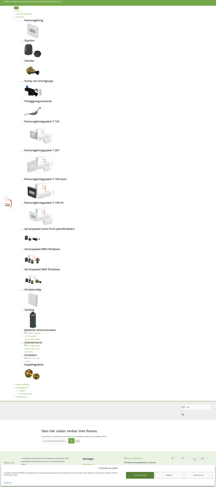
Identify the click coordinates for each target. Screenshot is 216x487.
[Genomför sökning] (71, 441)
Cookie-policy (7, 482)
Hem (18, 11)
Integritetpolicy (88, 465)
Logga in (22, 391)
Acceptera (140, 475)
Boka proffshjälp (22, 385)
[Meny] (16, 7)
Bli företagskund (25, 394)
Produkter (20, 17)
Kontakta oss (21, 397)
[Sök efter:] (58, 441)
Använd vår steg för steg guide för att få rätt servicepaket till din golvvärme (31, 1)
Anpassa (199, 475)
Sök (183, 407)
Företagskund (21, 388)
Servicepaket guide (24, 14)
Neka (169, 475)
